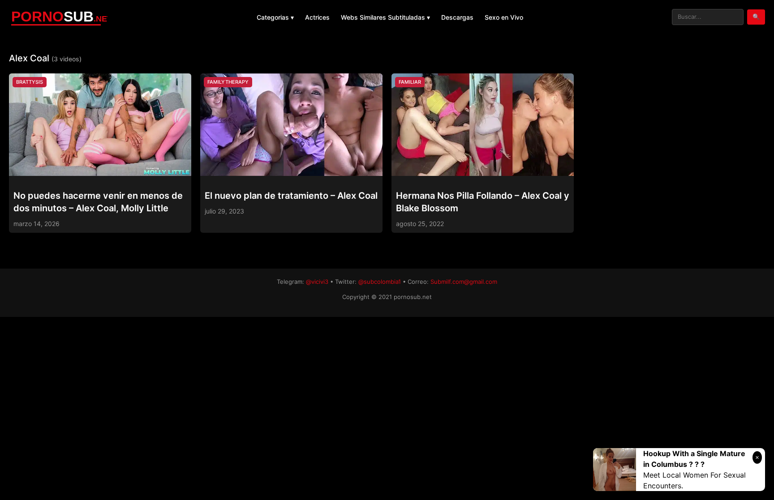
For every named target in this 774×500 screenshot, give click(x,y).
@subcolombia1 (379, 281)
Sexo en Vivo (504, 17)
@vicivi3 (317, 281)
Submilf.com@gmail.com (463, 281)
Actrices (317, 17)
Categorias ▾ (275, 17)
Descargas (457, 17)
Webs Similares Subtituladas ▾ (385, 17)
